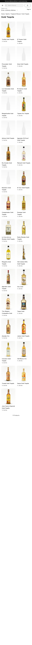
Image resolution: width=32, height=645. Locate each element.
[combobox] (15, 5)
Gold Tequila (25, 14)
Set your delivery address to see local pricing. (16, 1)
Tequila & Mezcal (16, 14)
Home (3, 14)
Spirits (8, 14)
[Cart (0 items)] (27, 5)
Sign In (29, 9)
